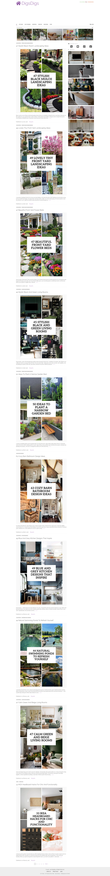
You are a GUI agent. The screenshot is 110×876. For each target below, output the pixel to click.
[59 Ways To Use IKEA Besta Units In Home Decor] (81, 57)
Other (51, 24)
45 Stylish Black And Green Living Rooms (32, 292)
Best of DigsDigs (28, 24)
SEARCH (92, 24)
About (61, 871)
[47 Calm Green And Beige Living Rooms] (41, 768)
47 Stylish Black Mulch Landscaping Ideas (32, 46)
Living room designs (25, 289)
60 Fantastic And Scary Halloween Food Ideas (80, 144)
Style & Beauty (57, 873)
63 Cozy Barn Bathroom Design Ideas (30, 456)
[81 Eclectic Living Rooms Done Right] (81, 85)
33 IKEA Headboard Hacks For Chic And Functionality (36, 784)
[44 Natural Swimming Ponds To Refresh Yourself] (41, 686)
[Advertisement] (55, 15)
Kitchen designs (25, 535)
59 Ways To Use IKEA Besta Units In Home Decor (79, 62)
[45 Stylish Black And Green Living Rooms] (41, 358)
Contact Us (49, 871)
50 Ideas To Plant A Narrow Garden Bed (31, 374)
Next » (46, 863)
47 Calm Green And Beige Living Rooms (31, 702)
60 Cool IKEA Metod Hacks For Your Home (80, 103)
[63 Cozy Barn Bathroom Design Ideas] (41, 522)
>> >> (50, 118)
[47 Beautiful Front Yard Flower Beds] (41, 275)
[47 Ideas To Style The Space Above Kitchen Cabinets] (81, 126)
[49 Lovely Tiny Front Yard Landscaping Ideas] (41, 193)
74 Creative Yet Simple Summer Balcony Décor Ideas (38, 39)
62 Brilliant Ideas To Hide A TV (77, 117)
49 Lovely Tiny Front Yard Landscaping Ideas (33, 128)
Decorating (34, 24)
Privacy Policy (55, 871)
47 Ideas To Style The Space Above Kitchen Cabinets (80, 131)
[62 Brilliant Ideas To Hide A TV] (81, 112)
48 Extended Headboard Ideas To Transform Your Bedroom (54, 39)
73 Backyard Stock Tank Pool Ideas (84, 39)
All (16, 24)
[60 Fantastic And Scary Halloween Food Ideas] (81, 139)
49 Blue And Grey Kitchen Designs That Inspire (34, 538)
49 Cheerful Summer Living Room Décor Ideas (69, 39)
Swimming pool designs (26, 617)
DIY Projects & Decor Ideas (49, 873)
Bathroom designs (19, 453)
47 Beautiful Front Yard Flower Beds (30, 210)
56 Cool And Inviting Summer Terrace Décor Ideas (23, 39)
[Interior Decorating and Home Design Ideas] (27, 5)
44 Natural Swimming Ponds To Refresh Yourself (34, 620)
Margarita (31, 121)
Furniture (40, 24)
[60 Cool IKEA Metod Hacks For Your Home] (81, 98)
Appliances (21, 24)
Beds (17, 781)
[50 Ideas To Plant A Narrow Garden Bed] (41, 440)
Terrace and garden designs (27, 43)
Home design (46, 24)
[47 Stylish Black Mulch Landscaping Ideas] (41, 111)
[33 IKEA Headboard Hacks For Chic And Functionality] (41, 850)
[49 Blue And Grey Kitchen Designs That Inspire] (41, 604)
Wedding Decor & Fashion (65, 873)
